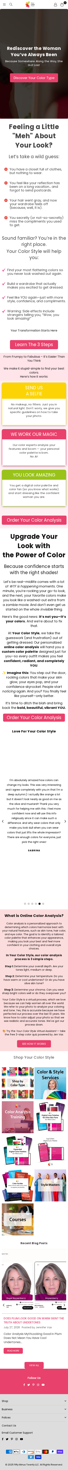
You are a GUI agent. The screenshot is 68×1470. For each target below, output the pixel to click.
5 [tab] (39, 904)
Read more (13, 1350)
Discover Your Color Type (34, 78)
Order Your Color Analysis (34, 520)
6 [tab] (43, 904)
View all (34, 1365)
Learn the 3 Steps (34, 345)
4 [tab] (36, 904)
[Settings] (55, 4)
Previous (2, 821)
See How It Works (34, 1044)
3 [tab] (32, 904)
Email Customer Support (17, 1433)
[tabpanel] (34, 815)
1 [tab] (24, 904)
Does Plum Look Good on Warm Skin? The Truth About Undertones (34, 1320)
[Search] (11, 4)
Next (65, 821)
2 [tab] (28, 904)
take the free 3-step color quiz (35, 1032)
